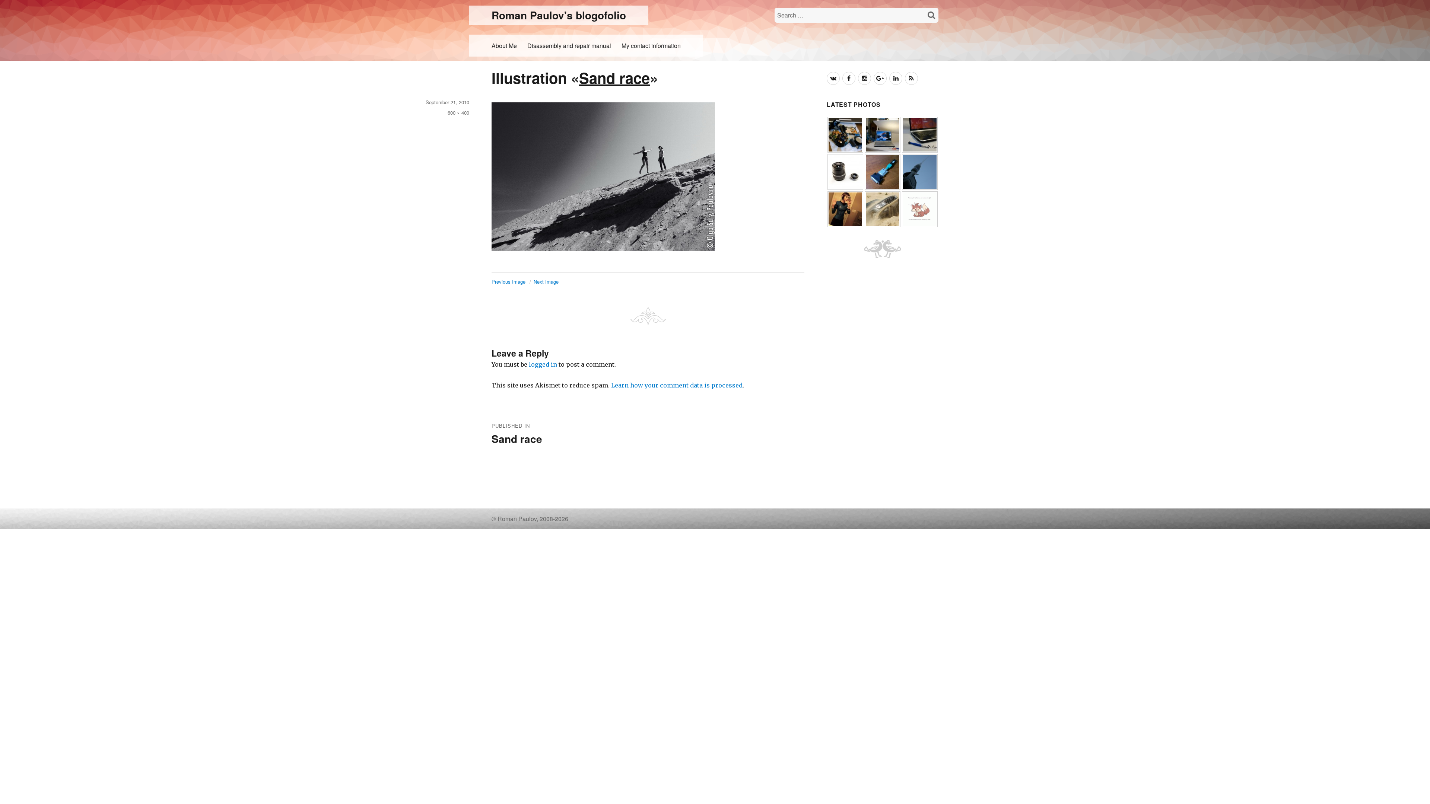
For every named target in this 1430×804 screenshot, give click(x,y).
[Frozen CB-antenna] (920, 171)
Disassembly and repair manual (569, 45)
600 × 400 (458, 112)
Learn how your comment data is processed (677, 385)
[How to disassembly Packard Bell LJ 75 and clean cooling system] (920, 134)
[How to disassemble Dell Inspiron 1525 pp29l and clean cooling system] (882, 134)
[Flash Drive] (882, 171)
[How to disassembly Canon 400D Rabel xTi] (845, 134)
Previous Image (508, 281)
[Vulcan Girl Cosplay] (845, 208)
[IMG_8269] (882, 208)
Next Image (546, 281)
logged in (543, 364)
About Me (504, 45)
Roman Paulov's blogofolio (559, 15)
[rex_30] (920, 208)
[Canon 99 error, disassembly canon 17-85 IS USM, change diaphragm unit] (845, 171)
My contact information (651, 45)
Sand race (614, 77)
